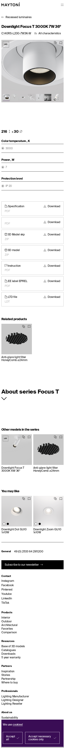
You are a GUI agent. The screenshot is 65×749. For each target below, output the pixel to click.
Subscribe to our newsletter (22, 564)
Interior (5, 617)
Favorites (7, 628)
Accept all (10, 738)
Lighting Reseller (11, 703)
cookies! (18, 724)
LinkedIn (6, 598)
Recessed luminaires (19, 17)
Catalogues (8, 650)
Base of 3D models (13, 646)
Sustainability (9, 717)
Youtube (6, 593)
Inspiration (7, 671)
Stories (5, 674)
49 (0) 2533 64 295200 (28, 551)
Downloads (8, 653)
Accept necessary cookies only (39, 738)
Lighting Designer (12, 700)
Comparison (9, 632)
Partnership (8, 678)
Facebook (7, 585)
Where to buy (9, 682)
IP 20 (9, 185)
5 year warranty (10, 657)
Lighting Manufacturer (15, 696)
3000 (9, 148)
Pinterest (6, 589)
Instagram (7, 580)
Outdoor (6, 621)
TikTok (5, 602)
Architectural (9, 625)
